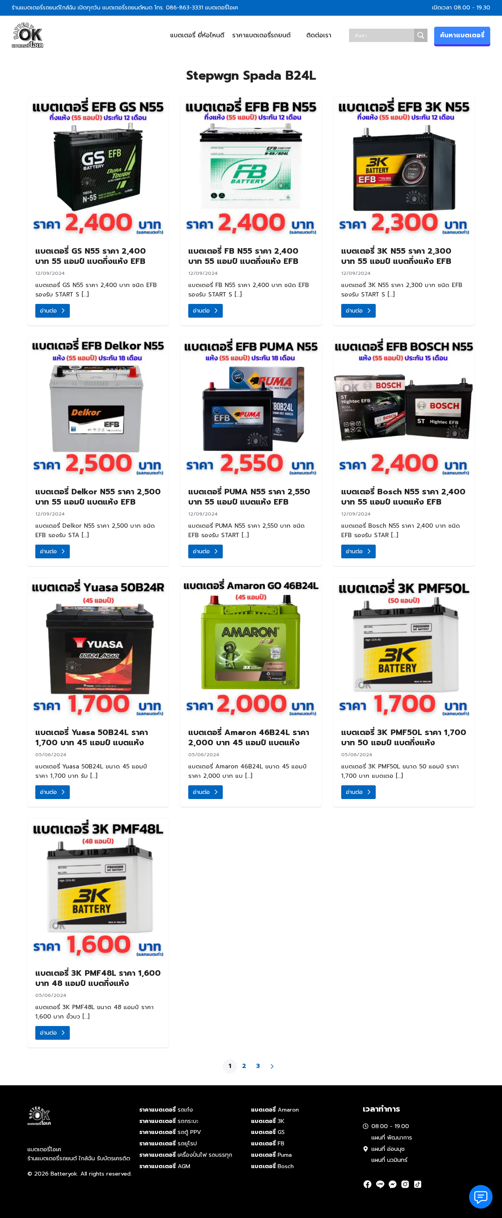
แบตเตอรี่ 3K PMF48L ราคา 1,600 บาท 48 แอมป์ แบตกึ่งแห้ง (98, 978)
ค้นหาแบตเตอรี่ (462, 35)
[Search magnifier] (420, 35)
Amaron (275, 1109)
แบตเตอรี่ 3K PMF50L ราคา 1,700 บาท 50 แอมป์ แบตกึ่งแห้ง (403, 737)
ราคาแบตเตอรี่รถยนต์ (261, 35)
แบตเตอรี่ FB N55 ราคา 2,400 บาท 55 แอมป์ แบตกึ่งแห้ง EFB (243, 256)
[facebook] (367, 1184)
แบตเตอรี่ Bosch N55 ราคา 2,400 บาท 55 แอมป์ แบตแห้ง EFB (403, 497)
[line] (380, 1184)
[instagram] (405, 1184)
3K (267, 1121)
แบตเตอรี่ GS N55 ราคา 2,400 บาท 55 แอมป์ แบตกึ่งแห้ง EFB (90, 256)
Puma (271, 1154)
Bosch (272, 1166)
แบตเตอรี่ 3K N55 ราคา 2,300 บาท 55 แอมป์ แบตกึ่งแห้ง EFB (396, 256)
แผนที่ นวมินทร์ (389, 1160)
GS (268, 1132)
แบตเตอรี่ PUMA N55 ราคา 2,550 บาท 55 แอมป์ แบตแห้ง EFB (249, 497)
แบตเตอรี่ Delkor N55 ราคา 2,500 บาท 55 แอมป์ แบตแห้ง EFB (98, 497)
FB (267, 1143)
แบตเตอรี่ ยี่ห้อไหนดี (197, 35)
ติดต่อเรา (318, 35)
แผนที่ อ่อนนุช (388, 1149)
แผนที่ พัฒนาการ (391, 1137)
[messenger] (392, 1184)
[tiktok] (417, 1184)
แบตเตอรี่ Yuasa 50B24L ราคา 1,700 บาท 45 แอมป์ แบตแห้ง (91, 737)
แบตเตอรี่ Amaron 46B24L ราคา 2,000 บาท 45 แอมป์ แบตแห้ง (248, 737)
